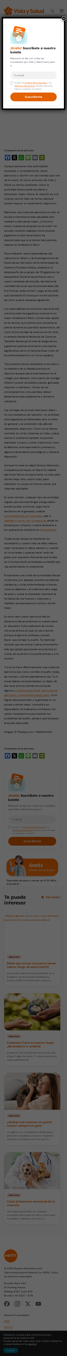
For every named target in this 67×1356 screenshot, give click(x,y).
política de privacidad (35, 82)
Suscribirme (33, 97)
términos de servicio (24, 86)
